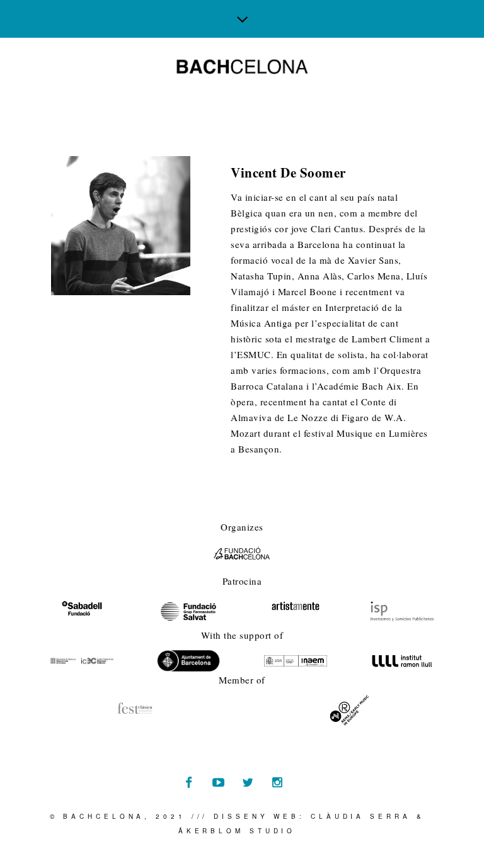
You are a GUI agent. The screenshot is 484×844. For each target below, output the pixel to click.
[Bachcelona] (242, 67)
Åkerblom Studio (237, 830)
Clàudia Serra (361, 816)
